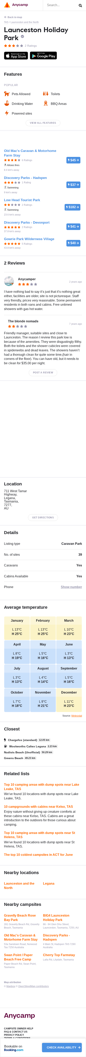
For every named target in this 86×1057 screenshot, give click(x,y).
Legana (48, 883)
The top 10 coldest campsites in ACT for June (38, 854)
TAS (6, 22)
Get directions (43, 517)
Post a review (43, 372)
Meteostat (76, 715)
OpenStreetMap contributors (33, 986)
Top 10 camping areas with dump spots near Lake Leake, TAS (41, 787)
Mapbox (10, 986)
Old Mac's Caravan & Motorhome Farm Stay (21, 937)
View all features (43, 123)
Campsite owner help (18, 1028)
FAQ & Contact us (15, 1031)
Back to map (15, 17)
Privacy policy (14, 1035)
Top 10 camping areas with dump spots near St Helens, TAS (39, 835)
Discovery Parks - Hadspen (56, 937)
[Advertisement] (43, 429)
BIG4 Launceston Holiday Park (56, 918)
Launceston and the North (25, 22)
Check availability (62, 1047)
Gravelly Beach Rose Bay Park (20, 918)
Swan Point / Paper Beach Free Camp (18, 957)
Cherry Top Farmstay (59, 955)
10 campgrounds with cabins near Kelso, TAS (38, 806)
